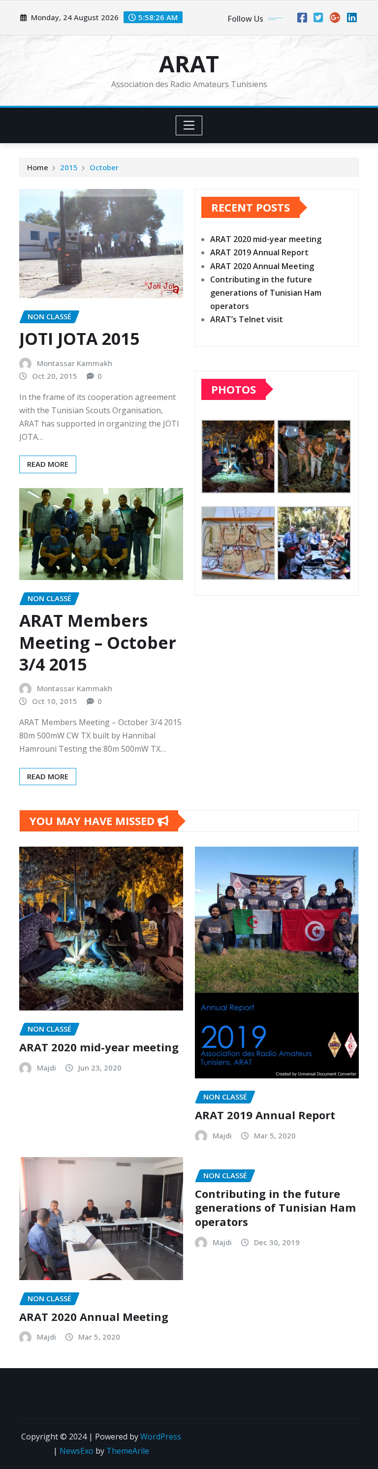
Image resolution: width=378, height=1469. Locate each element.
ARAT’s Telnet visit (246, 319)
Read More (47, 464)
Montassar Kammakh (74, 363)
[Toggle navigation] (189, 125)
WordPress (160, 1436)
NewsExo (77, 1450)
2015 (69, 167)
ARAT (189, 63)
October (104, 167)
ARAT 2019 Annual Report (259, 252)
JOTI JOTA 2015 (79, 338)
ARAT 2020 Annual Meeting (262, 266)
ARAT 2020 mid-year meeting (265, 239)
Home (37, 167)
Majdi (46, 1067)
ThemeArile (127, 1450)
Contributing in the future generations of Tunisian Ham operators (265, 292)
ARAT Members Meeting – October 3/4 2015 (97, 642)
